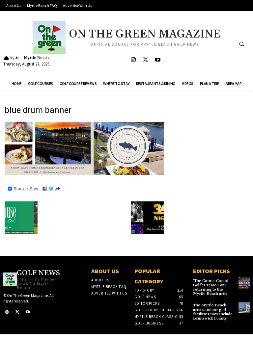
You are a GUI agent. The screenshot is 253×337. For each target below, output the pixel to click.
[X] (145, 60)
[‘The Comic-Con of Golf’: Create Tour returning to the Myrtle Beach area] (244, 283)
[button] (241, 44)
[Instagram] (133, 60)
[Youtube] (157, 60)
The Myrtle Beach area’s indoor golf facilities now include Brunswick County (213, 312)
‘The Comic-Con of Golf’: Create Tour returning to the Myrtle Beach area (211, 287)
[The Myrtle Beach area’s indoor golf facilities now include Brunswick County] (244, 307)
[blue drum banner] (84, 173)
